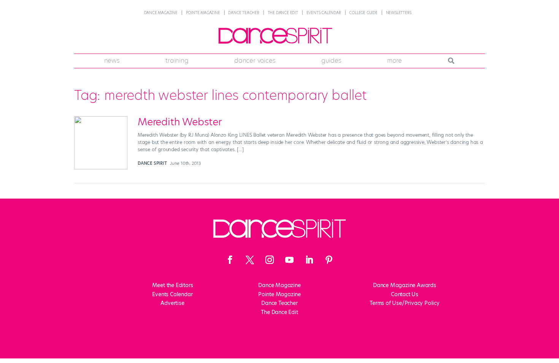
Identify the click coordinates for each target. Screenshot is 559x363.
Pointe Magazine (203, 12)
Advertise (172, 303)
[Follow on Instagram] (269, 259)
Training (176, 60)
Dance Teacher (243, 12)
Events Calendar (323, 12)
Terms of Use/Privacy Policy (405, 303)
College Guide (363, 12)
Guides (331, 60)
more (394, 60)
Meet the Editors (172, 285)
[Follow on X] (249, 259)
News (112, 60)
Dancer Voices (254, 60)
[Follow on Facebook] (230, 259)
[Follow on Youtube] (289, 259)
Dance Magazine (161, 12)
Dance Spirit (152, 163)
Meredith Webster (180, 122)
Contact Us (404, 294)
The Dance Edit (283, 12)
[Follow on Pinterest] (329, 259)
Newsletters (398, 12)
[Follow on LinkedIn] (309, 259)
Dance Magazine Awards (404, 285)
